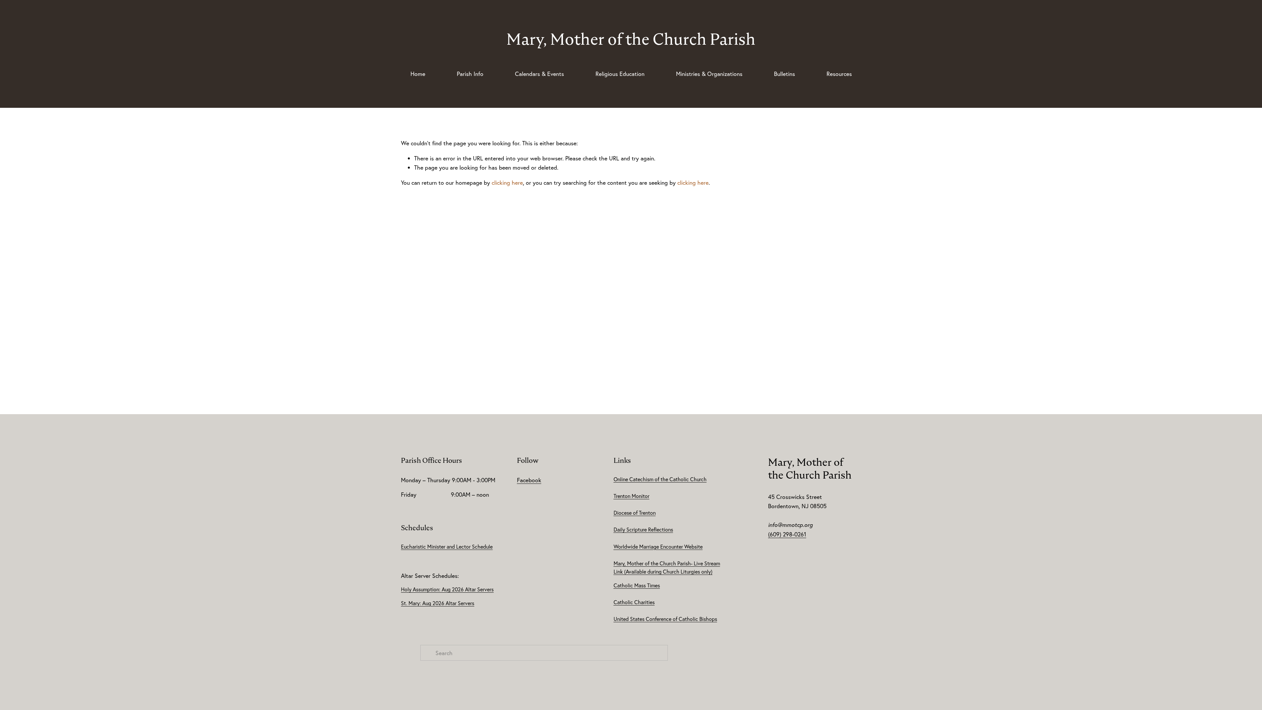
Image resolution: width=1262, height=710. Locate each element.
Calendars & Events (539, 73)
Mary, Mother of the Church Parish (631, 39)
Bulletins (784, 73)
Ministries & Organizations (709, 73)
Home (417, 73)
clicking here (507, 182)
